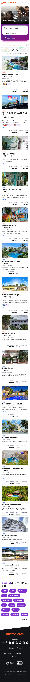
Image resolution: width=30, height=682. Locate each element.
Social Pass (15, 656)
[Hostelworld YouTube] (20, 642)
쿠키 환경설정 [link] (22, 674)
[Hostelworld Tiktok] (27, 642)
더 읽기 (26, 53)
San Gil (24, 614)
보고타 (13, 591)
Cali (4, 595)
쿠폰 (21, 671)
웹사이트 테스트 (8, 674)
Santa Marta (6, 600)
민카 (4, 605)
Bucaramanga (14, 595)
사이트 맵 (16, 674)
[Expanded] (3, 45)
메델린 (4, 591)
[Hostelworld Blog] (3, 642)
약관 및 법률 (16, 671)
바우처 (24, 671)
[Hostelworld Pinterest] (24, 642)
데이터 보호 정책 (8, 671)
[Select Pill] (23, 2)
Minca (12, 605)
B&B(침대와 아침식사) (21, 653)
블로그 (5, 653)
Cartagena (22, 591)
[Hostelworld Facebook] (10, 642)
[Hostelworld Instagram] (17, 642)
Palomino (21, 605)
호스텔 (4, 72)
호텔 (4, 187)
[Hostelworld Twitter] (13, 642)
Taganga (15, 614)
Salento (15, 610)
